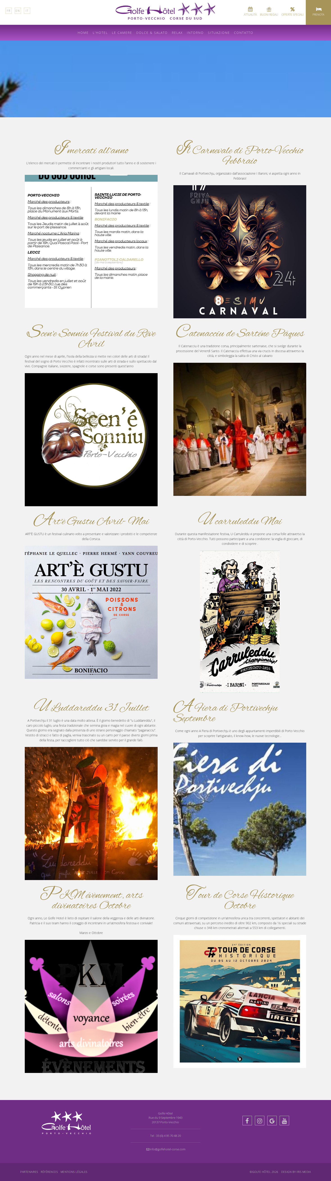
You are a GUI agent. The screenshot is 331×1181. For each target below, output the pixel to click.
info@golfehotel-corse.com (167, 1149)
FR (9, 10)
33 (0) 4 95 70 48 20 (168, 1136)
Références (49, 1172)
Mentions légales (74, 1172)
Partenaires (29, 1172)
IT (27, 10)
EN (18, 10)
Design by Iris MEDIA (296, 1172)
